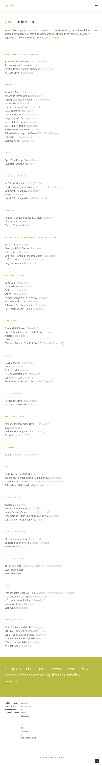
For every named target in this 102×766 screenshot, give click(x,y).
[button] (96, 5)
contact (7, 713)
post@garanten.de (28, 738)
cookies (16, 713)
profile (7, 703)
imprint (15, 703)
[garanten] (11, 5)
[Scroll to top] (97, 761)
